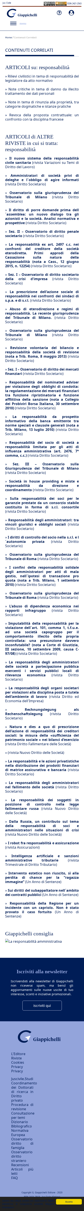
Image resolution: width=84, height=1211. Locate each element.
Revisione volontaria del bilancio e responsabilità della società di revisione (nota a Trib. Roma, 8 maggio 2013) (42, 352)
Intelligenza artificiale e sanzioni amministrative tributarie (42, 858)
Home (8, 37)
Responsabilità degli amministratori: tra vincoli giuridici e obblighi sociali (42, 522)
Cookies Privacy (17, 1064)
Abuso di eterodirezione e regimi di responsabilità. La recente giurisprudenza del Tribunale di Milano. (42, 313)
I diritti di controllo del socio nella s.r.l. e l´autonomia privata (42, 539)
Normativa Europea (19, 1132)
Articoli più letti (22, 1171)
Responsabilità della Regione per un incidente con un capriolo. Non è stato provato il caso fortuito (42, 907)
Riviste (16, 1058)
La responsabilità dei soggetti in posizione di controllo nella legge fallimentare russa (42, 804)
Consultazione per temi (22, 1115)
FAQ (14, 1177)
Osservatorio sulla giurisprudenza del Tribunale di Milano (42, 194)
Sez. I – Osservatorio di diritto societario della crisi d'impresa (42, 276)
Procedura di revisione (22, 1106)
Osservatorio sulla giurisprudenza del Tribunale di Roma (42, 556)
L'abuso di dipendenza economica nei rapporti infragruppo (42, 608)
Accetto (69, 1201)
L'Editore (18, 1053)
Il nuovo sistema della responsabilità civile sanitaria (42, 160)
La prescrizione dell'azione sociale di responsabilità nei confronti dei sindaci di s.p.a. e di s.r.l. (42, 296)
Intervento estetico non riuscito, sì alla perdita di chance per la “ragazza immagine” (42, 877)
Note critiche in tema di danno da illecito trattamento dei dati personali (42, 91)
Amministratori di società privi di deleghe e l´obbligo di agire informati (42, 177)
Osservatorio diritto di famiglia (22, 1143)
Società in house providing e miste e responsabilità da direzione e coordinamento (42, 485)
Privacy (17, 1071)
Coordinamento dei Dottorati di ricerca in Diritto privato (24, 1092)
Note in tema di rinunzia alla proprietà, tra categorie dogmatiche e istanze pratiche (42, 104)
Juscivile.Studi (22, 1078)
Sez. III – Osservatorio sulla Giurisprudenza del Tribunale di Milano (42, 466)
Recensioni (20, 1165)
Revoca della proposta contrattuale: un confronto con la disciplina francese (42, 117)
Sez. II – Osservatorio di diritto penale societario (42, 233)
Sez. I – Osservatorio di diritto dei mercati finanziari (42, 371)
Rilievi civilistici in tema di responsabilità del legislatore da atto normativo (42, 78)
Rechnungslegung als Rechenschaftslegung (42, 711)
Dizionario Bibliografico (21, 1124)
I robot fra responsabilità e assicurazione (43, 843)
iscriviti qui (42, 1005)
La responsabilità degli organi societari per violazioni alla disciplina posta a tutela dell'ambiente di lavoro (42, 692)
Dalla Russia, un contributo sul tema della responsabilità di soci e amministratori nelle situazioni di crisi (42, 825)
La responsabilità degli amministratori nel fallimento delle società (42, 784)
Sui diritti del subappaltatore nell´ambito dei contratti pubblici (42, 892)
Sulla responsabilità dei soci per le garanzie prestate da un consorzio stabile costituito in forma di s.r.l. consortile (42, 502)
